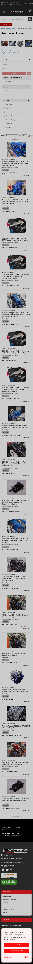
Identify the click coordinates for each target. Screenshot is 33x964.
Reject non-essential (16, 951)
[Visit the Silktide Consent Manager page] (26, 957)
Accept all (16, 945)
